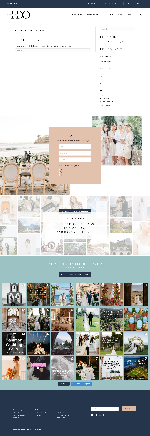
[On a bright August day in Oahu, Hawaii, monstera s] (38, 319)
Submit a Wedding (132, 3)
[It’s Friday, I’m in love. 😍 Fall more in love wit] (87, 343)
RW (101, 80)
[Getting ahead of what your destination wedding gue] (111, 319)
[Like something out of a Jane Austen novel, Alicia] (62, 319)
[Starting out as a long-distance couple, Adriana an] (14, 368)
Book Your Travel (111, 3)
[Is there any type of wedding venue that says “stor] (111, 343)
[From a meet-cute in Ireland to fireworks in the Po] (38, 343)
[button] (92, 415)
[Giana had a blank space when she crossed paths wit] (136, 343)
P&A (101, 76)
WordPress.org (106, 105)
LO (101, 73)
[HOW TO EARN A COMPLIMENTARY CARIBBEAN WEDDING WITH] (111, 368)
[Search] (140, 15)
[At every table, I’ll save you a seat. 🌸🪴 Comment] (136, 319)
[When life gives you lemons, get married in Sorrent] (87, 294)
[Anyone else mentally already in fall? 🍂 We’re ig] (111, 294)
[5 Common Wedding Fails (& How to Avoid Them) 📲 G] (14, 343)
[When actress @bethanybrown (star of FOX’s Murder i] (38, 294)
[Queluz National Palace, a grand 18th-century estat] (14, 319)
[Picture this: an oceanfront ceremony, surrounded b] (62, 368)
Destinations (93, 15)
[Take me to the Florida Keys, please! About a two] (62, 294)
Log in (102, 95)
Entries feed (104, 98)
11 (61, 175)
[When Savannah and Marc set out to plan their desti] (136, 294)
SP (101, 83)
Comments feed (106, 102)
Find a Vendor (93, 3)
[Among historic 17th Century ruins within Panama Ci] (87, 368)
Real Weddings (75, 15)
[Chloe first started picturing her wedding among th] (87, 319)
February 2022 (105, 61)
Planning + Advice (113, 15)
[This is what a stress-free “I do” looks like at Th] (38, 368)
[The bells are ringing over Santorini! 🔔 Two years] (14, 294)
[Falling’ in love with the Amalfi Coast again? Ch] (62, 343)
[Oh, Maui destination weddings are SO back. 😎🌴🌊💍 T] (136, 368)
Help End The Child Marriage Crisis (113, 42)
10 (61, 172)
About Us (130, 15)
